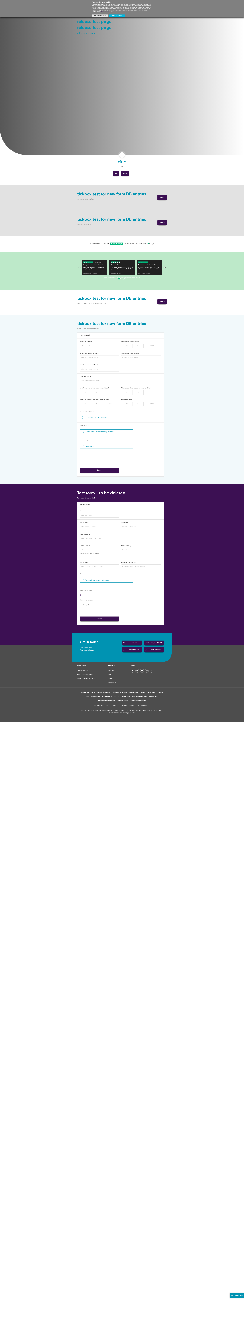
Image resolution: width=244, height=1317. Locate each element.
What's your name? (86, 341)
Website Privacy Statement (100, 692)
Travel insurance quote (85, 678)
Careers (110, 678)
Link (81, 595)
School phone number (128, 562)
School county (126, 546)
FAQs (109, 674)
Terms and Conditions (155, 692)
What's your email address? (130, 353)
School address (85, 546)
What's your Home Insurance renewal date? (135, 388)
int (116, 173)
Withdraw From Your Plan (111, 696)
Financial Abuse (122, 700)
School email (84, 562)
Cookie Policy (153, 696)
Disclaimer (85, 692)
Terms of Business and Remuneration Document (128, 692)
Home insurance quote (85, 674)
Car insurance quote (84, 670)
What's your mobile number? (89, 353)
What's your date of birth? (130, 341)
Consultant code (85, 376)
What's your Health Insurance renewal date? (94, 399)
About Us (111, 670)
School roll (124, 522)
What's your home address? (89, 365)
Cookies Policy (105, 11)
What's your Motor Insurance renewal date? (94, 388)
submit (162, 197)
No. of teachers (85, 534)
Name (81, 511)
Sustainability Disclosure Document (134, 696)
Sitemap (111, 682)
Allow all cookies (117, 15)
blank (125, 173)
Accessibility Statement (106, 700)
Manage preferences (100, 15)
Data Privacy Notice (93, 696)
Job (122, 511)
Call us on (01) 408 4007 (154, 643)
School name (84, 522)
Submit (99, 470)
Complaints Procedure (138, 700)
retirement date (126, 399)
